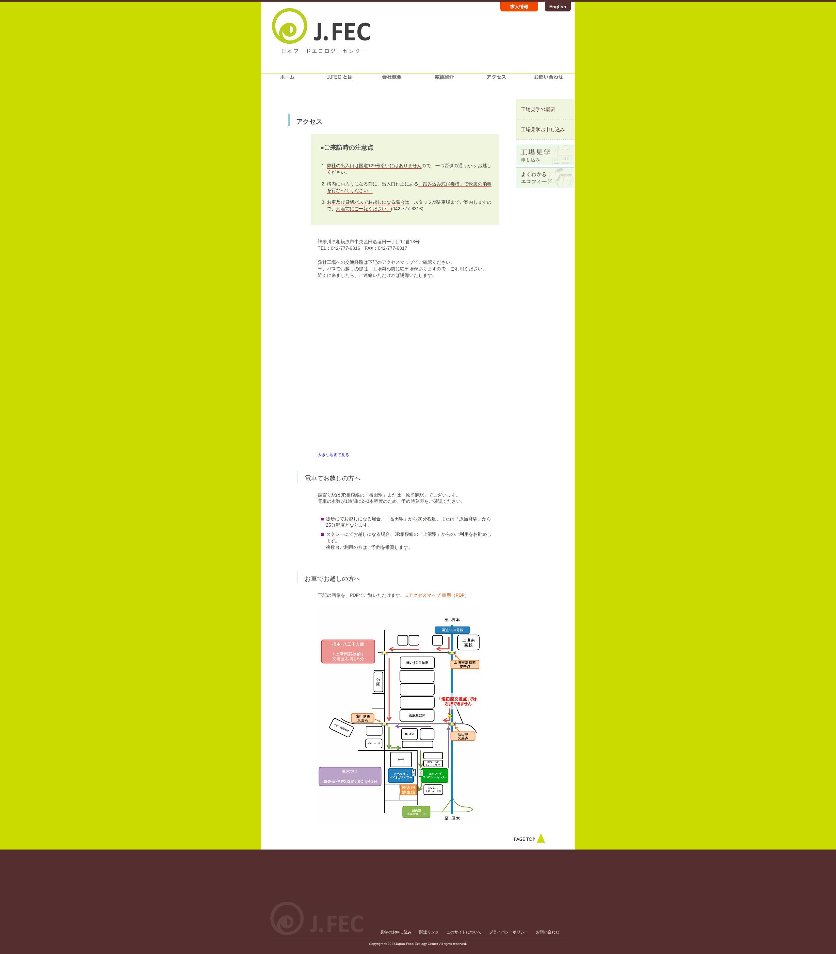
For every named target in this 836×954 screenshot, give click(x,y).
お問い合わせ (548, 79)
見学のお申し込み (396, 932)
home (287, 79)
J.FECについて (340, 79)
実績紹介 (444, 79)
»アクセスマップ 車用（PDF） (437, 595)
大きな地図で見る (333, 455)
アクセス (496, 79)
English (557, 6)
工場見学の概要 (538, 109)
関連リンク (429, 932)
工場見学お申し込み (543, 129)
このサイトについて (464, 932)
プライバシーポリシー (508, 932)
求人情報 (519, 6)
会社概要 (392, 79)
